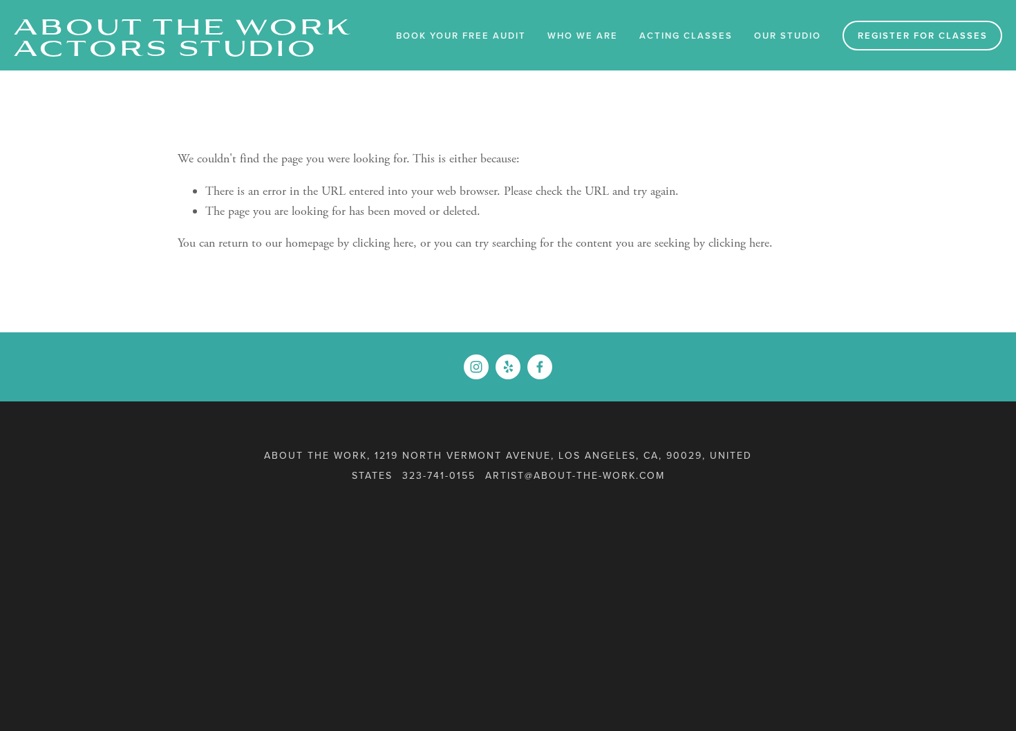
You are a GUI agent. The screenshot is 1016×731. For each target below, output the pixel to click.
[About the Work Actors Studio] (476, 366)
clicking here (382, 243)
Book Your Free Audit (461, 35)
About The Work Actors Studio (183, 35)
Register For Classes (923, 35)
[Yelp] (508, 366)
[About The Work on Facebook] (539, 366)
